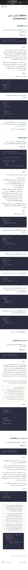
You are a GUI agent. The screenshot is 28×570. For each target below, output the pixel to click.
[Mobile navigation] (25, 7)
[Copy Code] (25, 39)
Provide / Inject (14, 129)
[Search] (22, 7)
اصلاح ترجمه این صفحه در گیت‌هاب (18, 556)
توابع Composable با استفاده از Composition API (14, 395)
